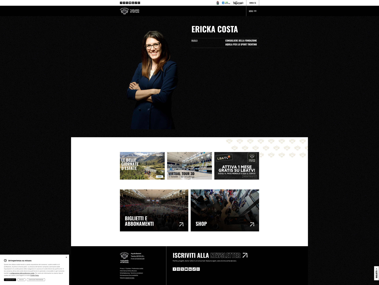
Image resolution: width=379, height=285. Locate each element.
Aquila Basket (124, 11)
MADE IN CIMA (129, 278)
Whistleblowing (124, 273)
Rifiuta (21, 279)
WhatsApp (139, 3)
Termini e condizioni (137, 273)
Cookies (128, 268)
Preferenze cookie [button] (137, 268)
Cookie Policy (34, 275)
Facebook (121, 3)
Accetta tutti (10, 279)
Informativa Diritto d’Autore (128, 271)
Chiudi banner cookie (66, 257)
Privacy (122, 268)
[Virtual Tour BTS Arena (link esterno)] (190, 166)
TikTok (136, 3)
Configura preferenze (36, 279)
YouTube (130, 3)
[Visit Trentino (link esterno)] (143, 166)
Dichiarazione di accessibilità (129, 275)
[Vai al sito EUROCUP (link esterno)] (226, 2)
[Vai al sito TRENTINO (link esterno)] (238, 3)
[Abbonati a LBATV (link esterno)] (237, 166)
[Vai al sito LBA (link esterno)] (218, 3)
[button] (252, 3)
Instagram (124, 3)
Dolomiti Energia (134, 11)
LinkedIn (133, 3)
